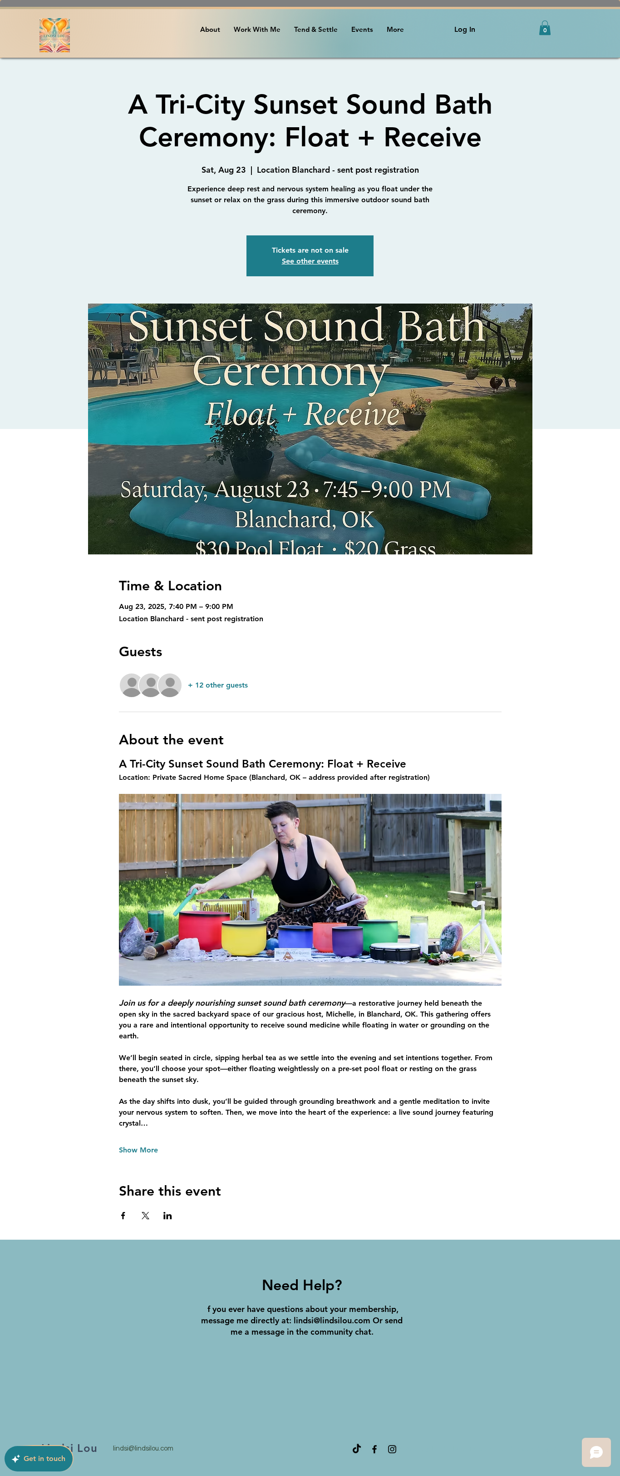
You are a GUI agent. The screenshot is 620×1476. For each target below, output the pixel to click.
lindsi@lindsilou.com (332, 1320)
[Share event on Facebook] (123, 1215)
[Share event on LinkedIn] (167, 1215)
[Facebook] (374, 1449)
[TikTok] (356, 1449)
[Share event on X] (145, 1215)
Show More (138, 1150)
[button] (545, 27)
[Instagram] (392, 1449)
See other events (310, 261)
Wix (558, 1449)
